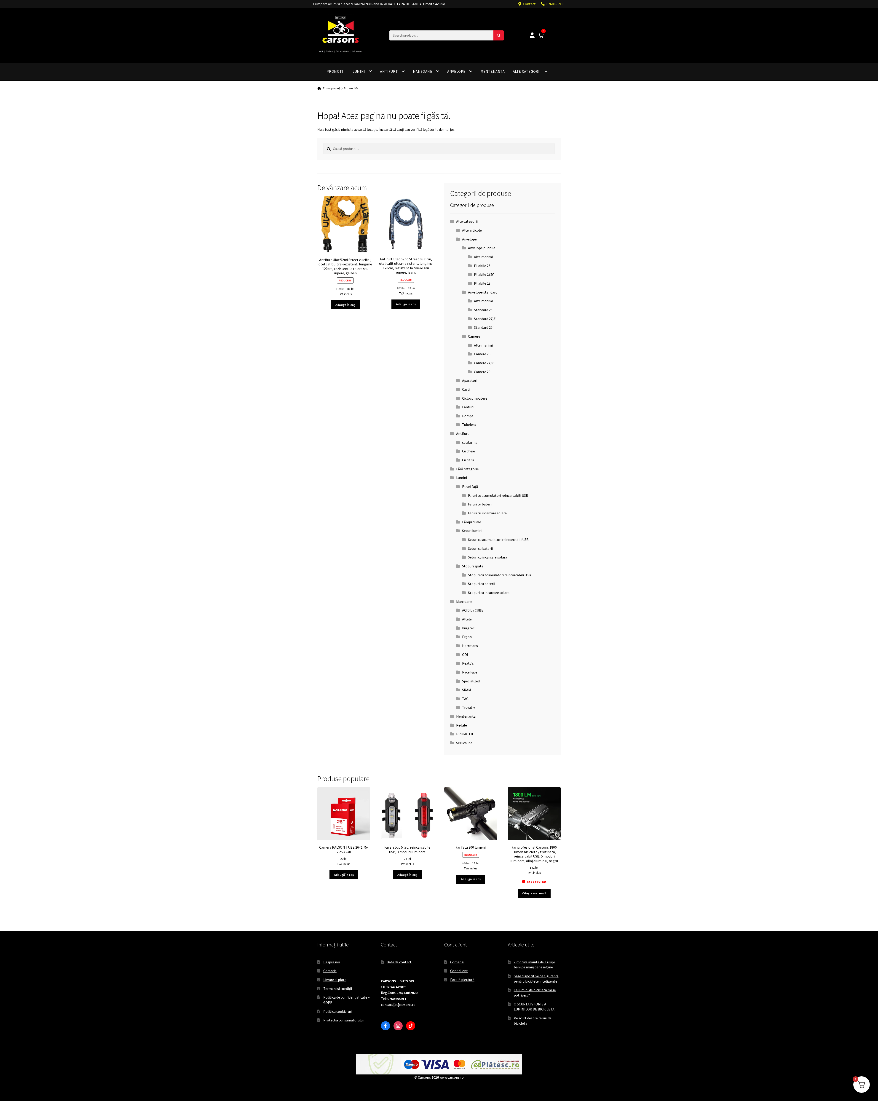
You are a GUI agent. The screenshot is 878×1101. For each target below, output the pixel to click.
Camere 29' (482, 371)
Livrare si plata (334, 979)
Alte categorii (527, 71)
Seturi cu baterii (480, 548)
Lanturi (468, 407)
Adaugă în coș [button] (345, 305)
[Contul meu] (532, 35)
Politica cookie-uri (337, 1011)
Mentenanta (493, 71)
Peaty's (468, 663)
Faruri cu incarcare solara (487, 513)
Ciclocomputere (474, 398)
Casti (466, 389)
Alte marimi (483, 256)
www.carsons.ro (451, 1077)
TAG (465, 698)
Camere (474, 336)
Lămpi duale (471, 522)
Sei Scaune (464, 742)
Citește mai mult (534, 893)
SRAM (466, 689)
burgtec (468, 628)
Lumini (359, 71)
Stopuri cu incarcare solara (488, 592)
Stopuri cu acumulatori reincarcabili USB (499, 575)
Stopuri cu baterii (481, 583)
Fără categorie (467, 469)
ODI (465, 654)
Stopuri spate (472, 566)
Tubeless (469, 424)
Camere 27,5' (484, 363)
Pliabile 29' (482, 283)
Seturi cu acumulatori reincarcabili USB (498, 539)
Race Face (469, 672)
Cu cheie (468, 451)
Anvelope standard (482, 292)
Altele (467, 619)
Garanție (330, 970)
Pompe (468, 416)
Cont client (459, 970)
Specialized (471, 681)
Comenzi (457, 962)
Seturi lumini (472, 530)
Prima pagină (331, 88)
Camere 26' (482, 354)
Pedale (461, 725)
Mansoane (422, 71)
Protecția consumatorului (343, 1020)
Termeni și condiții (337, 988)
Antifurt (389, 71)
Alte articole (472, 230)
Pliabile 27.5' (484, 274)
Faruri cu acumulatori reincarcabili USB (498, 495)
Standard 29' (483, 327)
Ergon (467, 636)
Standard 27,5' (485, 318)
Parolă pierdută (462, 979)
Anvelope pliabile (481, 248)
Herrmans (470, 645)
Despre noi (331, 962)
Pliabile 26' (482, 265)
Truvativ (468, 707)
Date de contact (399, 962)
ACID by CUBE (472, 610)
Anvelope (456, 71)
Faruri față (470, 486)
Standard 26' (483, 309)
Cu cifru (468, 460)
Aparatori (469, 380)
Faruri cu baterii (480, 504)
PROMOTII (336, 71)
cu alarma (469, 442)
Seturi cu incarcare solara (487, 557)
